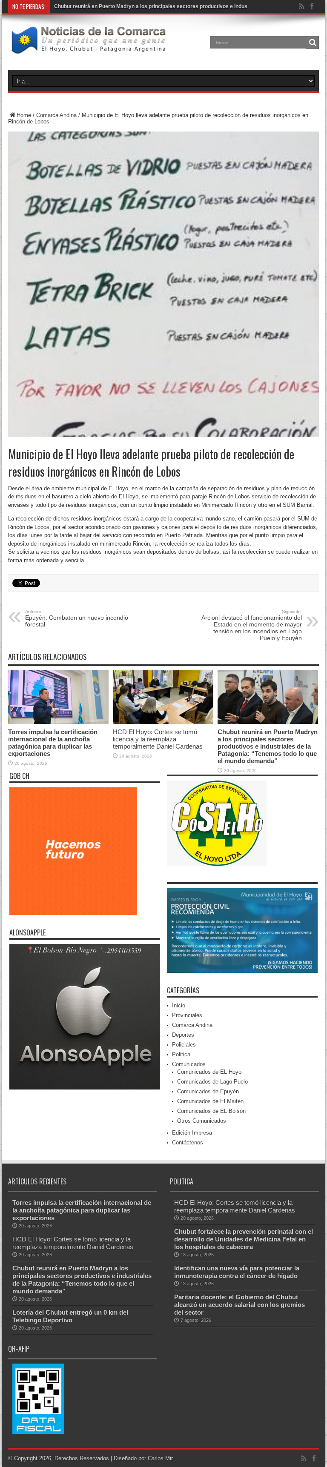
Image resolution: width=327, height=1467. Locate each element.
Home (24, 115)
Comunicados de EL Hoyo (209, 1072)
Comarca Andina (56, 115)
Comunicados (189, 1064)
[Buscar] (312, 42)
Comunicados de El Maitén (210, 1101)
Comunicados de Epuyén (208, 1091)
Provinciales (187, 1015)
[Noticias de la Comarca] (88, 48)
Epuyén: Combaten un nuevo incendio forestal (76, 618)
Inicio (178, 1005)
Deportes (183, 1035)
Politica (181, 1054)
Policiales (184, 1044)
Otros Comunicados (201, 1121)
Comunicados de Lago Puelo (212, 1081)
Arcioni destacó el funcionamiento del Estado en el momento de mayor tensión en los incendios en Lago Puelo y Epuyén (251, 625)
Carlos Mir (160, 1458)
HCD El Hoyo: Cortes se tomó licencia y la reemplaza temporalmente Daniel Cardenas (158, 739)
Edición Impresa (192, 1133)
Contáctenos (187, 1142)
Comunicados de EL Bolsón (211, 1111)
